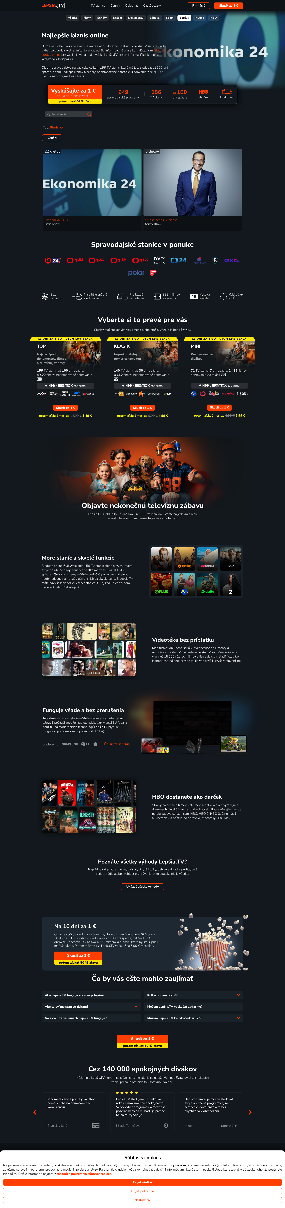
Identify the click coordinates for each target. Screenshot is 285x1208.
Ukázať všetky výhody (142, 886)
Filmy (87, 18)
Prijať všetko (142, 1182)
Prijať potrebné (142, 1191)
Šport (169, 18)
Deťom (117, 18)
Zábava (155, 18)
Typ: (51, 127)
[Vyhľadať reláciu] (89, 114)
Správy (184, 18)
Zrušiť (52, 138)
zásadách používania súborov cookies (84, 1174)
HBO (213, 18)
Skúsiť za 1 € (228, 5)
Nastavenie (142, 1200)
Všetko (72, 18)
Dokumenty (135, 18)
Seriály (102, 18)
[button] (35, 1112)
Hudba (199, 18)
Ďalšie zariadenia (117, 744)
